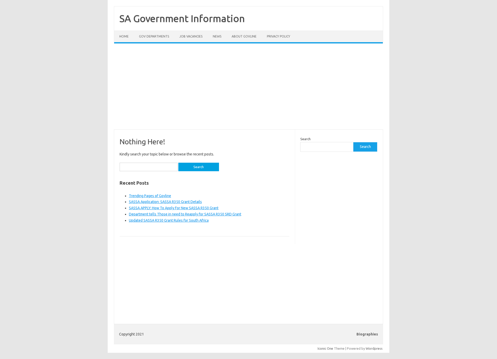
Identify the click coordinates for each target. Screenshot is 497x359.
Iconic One (325, 348)
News (217, 36)
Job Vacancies (190, 36)
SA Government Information (182, 18)
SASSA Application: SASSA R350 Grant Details (165, 202)
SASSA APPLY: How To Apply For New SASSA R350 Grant (173, 208)
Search (305, 139)
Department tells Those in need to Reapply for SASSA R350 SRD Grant (185, 214)
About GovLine (244, 36)
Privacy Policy (278, 36)
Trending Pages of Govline (150, 196)
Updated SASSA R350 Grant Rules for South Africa (169, 220)
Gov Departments (154, 36)
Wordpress (374, 348)
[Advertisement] (248, 89)
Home (124, 36)
